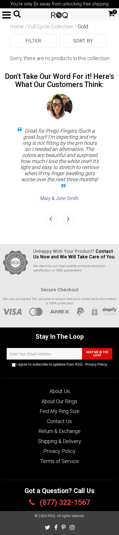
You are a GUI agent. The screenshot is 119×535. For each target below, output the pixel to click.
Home (17, 26)
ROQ (51, 516)
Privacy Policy (96, 364)
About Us (59, 391)
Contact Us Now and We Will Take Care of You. (74, 254)
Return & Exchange (59, 431)
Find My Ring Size (59, 411)
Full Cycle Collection (50, 26)
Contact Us (59, 421)
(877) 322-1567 (64, 502)
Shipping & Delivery (59, 441)
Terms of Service (59, 461)
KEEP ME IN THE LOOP (97, 354)
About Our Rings (59, 401)
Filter (33, 41)
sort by (83, 41)
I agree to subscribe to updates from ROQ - (61, 364)
